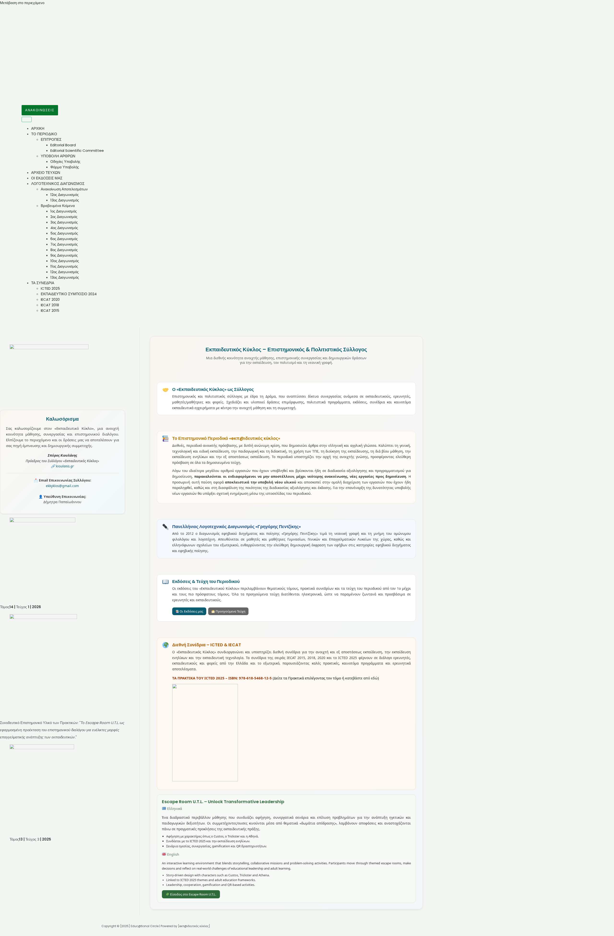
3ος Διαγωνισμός (64, 222)
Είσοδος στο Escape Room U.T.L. (192, 894)
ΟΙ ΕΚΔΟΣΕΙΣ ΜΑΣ (46, 178)
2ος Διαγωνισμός (63, 216)
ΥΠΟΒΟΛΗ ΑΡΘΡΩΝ (58, 156)
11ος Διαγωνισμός (64, 266)
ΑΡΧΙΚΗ (37, 128)
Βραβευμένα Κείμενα (58, 205)
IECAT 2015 (50, 310)
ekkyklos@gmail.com (62, 485)
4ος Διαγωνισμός (64, 227)
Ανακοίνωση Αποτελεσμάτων (64, 189)
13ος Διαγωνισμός (64, 200)
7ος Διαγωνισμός (64, 244)
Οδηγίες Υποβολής (65, 161)
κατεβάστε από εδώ (361, 678)
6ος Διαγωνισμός (64, 238)
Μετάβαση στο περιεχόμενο (22, 2)
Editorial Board (63, 144)
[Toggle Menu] (27, 119)
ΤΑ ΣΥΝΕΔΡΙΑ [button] (42, 282)
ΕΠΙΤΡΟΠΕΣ (51, 139)
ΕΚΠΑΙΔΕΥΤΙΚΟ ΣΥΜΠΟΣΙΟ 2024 (69, 293)
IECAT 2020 (50, 299)
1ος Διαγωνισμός (63, 211)
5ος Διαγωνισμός (64, 233)
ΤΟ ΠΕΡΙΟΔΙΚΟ (44, 133)
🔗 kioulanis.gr (62, 466)
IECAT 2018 (50, 304)
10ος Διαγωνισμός (64, 260)
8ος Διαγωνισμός (64, 249)
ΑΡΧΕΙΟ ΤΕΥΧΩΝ (45, 172)
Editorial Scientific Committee (77, 150)
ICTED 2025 (50, 288)
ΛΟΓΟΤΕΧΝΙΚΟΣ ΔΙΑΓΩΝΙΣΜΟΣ (57, 183)
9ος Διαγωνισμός (64, 255)
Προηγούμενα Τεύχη (230, 611)
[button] (40, 110)
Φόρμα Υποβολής (64, 167)
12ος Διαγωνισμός (64, 194)
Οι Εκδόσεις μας (191, 611)
